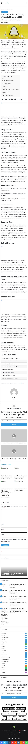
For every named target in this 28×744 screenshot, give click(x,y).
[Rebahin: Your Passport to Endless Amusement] (21, 470)
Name (2, 524)
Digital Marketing (6, 657)
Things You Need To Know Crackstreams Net (21, 489)
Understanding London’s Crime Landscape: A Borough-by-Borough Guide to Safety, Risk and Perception (18, 610)
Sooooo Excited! (6, 91)
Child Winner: (6, 94)
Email (2, 529)
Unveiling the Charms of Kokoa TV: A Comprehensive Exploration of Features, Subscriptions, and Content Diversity (7, 492)
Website (2, 534)
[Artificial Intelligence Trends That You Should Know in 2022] (5, 586)
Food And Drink (5, 659)
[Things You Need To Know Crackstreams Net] (21, 484)
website (22, 383)
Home (3, 9)
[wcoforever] (7, 3)
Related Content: (6, 84)
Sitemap (22, 734)
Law (3, 652)
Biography (4, 641)
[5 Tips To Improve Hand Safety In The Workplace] (5, 592)
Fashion (3, 648)
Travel (3, 667)
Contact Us (10, 734)
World (3, 665)
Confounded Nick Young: (8, 80)
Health (3, 639)
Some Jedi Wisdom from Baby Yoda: (11, 89)
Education (4, 654)
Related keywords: (9, 95)
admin (4, 20)
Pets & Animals (5, 661)
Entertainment (9, 9)
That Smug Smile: (6, 83)
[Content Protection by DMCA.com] (14, 728)
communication (22, 138)
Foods (3, 670)
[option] (14, 568)
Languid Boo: (6, 86)
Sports (3, 646)
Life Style (4, 633)
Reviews (4, 635)
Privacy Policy (16, 734)
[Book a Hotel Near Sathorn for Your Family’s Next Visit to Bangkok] (5, 598)
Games (3, 672)
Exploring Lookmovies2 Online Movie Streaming (6, 476)
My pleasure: (6, 81)
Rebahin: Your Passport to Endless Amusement (21, 476)
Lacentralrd (23, 730)
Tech (3, 644)
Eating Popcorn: (6, 87)
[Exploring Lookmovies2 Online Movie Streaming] (7, 470)
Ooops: (4, 92)
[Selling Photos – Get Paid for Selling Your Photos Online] (5, 604)
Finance (3, 663)
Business (4, 650)
